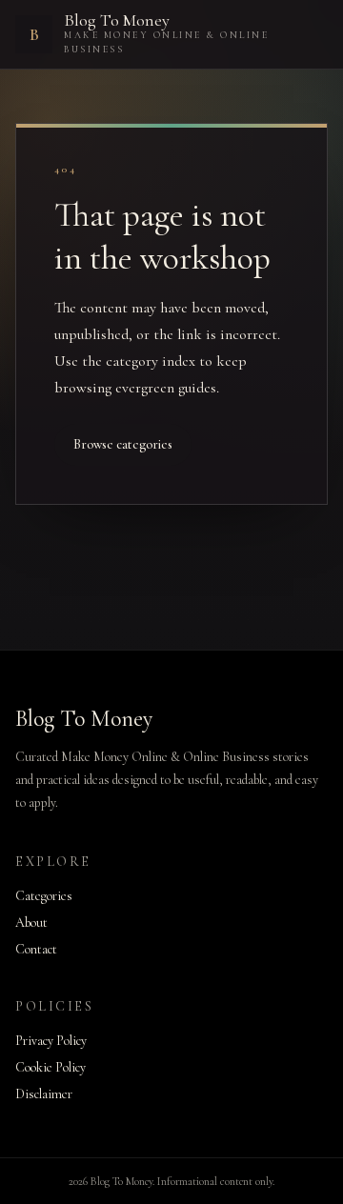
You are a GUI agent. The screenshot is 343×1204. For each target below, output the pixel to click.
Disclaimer (43, 1094)
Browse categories (122, 444)
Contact (36, 949)
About (31, 922)
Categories (43, 896)
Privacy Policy (51, 1041)
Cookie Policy (50, 1067)
